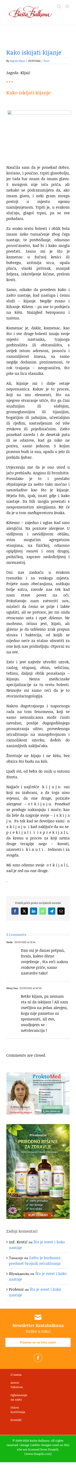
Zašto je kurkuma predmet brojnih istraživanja (35, 1260)
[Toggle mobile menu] (67, 6)
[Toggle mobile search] (59, 6)
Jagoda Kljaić (17, 61)
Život (46, 61)
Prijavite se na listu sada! (38, 1342)
